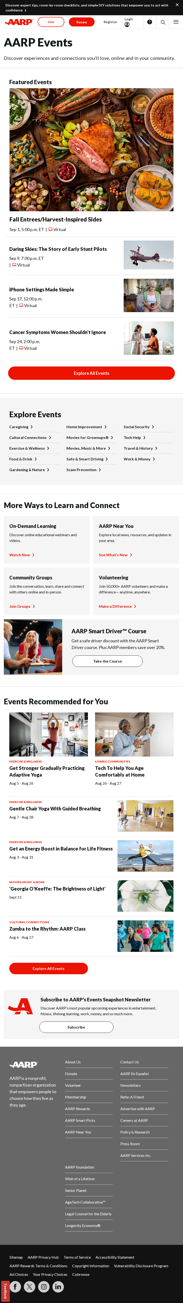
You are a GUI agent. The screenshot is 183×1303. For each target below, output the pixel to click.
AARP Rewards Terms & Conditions (38, 1265)
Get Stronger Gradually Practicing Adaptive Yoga (47, 771)
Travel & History (138, 448)
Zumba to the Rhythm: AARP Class (47, 929)
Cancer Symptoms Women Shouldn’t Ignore (57, 332)
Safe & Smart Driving (84, 459)
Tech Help (132, 437)
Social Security (137, 426)
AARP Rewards (77, 1108)
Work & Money (137, 459)
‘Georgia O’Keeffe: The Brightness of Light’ (57, 888)
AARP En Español (134, 1073)
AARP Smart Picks (80, 1120)
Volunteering (113, 577)
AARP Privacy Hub (43, 1257)
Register (110, 22)
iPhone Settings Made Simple (41, 289)
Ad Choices (19, 1274)
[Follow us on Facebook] (15, 1287)
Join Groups (19, 606)
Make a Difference (115, 606)
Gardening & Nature (27, 469)
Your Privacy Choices (50, 1274)
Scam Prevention (81, 469)
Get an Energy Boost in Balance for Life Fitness (61, 848)
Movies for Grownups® (87, 437)
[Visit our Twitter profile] (29, 1287)
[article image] (91, 209)
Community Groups (30, 577)
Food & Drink (20, 459)
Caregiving (18, 426)
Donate (71, 1073)
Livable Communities (112, 761)
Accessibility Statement (115, 1257)
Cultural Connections (28, 437)
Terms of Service (77, 1257)
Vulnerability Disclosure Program (141, 1265)
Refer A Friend (132, 1097)
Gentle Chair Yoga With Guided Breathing (55, 808)
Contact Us (129, 1062)
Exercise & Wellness (27, 448)
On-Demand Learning (32, 526)
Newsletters (130, 1085)
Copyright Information (90, 1265)
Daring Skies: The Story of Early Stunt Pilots (58, 249)
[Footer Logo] (33, 1064)
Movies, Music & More (86, 448)
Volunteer (73, 1085)
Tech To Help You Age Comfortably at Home (120, 771)
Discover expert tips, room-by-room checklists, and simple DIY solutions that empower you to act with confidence (86, 7)
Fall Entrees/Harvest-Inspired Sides (56, 219)
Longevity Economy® (83, 1225)
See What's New (113, 554)
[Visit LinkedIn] (58, 1287)
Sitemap (16, 1257)
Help (149, 22)
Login (129, 19)
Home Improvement (84, 426)
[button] (162, 22)
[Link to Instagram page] (44, 1287)
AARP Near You (116, 526)
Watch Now (19, 554)
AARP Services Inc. (135, 1155)
